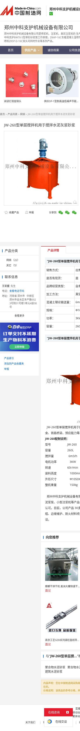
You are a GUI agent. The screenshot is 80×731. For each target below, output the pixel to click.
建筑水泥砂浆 (53, 671)
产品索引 (9, 358)
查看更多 (19, 315)
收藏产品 (13, 212)
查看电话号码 (16, 291)
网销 (22, 114)
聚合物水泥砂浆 (55, 667)
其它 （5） (12, 265)
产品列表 (12, 114)
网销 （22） (13, 260)
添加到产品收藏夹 (14, 363)
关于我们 (30, 722)
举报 (31, 212)
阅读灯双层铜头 (12, 101)
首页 (2, 114)
